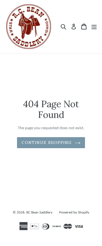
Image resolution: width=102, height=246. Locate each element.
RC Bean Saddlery (39, 212)
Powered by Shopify (74, 212)
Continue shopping (47, 142)
